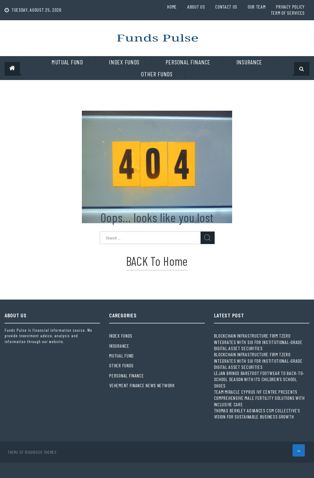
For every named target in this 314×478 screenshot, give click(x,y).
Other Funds (157, 74)
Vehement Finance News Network (141, 385)
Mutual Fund (67, 62)
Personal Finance (188, 62)
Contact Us (226, 7)
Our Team (257, 7)
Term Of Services (288, 13)
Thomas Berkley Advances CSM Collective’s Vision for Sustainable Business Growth (257, 413)
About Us (196, 7)
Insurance (249, 62)
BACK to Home (157, 261)
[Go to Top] (299, 450)
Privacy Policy (290, 7)
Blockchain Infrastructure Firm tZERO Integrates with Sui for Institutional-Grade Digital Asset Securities (258, 342)
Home (172, 7)
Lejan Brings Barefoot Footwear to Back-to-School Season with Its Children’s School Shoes (259, 379)
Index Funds (124, 62)
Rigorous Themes (41, 452)
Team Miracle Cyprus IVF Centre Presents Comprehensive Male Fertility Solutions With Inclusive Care (259, 398)
